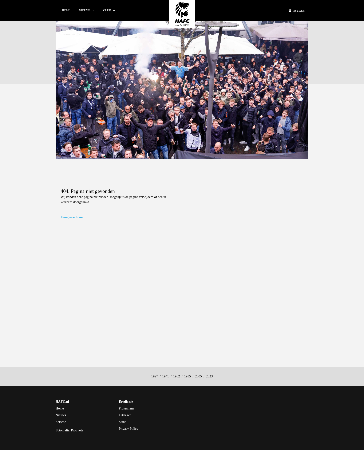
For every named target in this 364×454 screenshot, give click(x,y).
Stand (122, 422)
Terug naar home (72, 217)
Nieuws (85, 10)
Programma (126, 408)
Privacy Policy (128, 428)
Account (300, 10)
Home (66, 10)
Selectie (61, 422)
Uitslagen (125, 415)
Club (107, 10)
